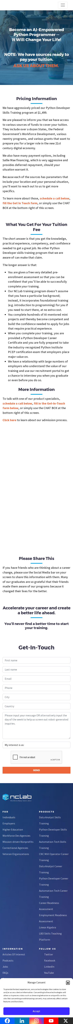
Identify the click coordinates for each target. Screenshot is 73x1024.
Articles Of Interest (14, 954)
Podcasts (8, 960)
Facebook (49, 960)
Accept (36, 1011)
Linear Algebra (47, 927)
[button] (68, 982)
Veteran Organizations (16, 854)
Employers (9, 823)
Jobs (5, 966)
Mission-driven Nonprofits (18, 841)
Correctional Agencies (15, 848)
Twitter (48, 954)
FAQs (5, 972)
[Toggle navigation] (63, 5)
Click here (9, 420)
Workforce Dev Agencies (16, 835)
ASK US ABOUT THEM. (36, 65)
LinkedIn (49, 966)
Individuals (9, 817)
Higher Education (13, 829)
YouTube (49, 972)
